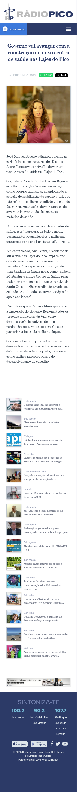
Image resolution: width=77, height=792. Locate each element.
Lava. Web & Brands (47, 759)
